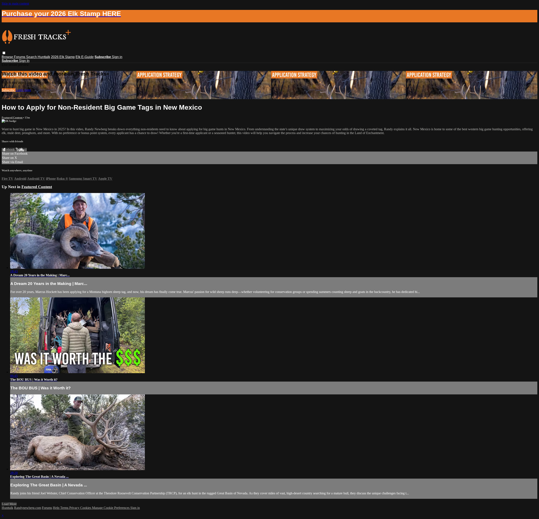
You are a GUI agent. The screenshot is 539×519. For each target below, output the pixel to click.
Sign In (24, 61)
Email (23, 149)
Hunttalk (44, 57)
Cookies (86, 508)
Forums (20, 57)
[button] (4, 53)
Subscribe (9, 90)
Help (56, 508)
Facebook (9, 149)
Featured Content (12, 117)
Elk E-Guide (85, 57)
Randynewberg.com (27, 508)
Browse (8, 57)
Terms (64, 508)
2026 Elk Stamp (63, 57)
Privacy (74, 508)
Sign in (117, 57)
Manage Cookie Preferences (111, 508)
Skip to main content (15, 3)
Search (32, 57)
